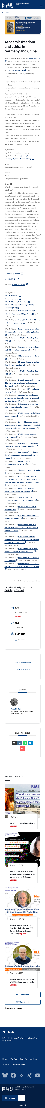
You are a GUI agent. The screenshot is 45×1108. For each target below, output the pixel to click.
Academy (33, 1059)
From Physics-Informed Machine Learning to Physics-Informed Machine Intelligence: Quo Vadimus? (22, 539)
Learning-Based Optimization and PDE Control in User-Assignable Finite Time (22, 565)
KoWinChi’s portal (18, 284)
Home (4, 1059)
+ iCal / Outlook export (23, 669)
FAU (23, 70)
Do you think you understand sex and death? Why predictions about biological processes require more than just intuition (22, 425)
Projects (23, 1059)
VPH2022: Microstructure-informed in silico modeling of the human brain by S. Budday (22, 874)
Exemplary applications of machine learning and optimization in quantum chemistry (22, 383)
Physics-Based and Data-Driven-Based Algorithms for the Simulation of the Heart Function (21, 527)
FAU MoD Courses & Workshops (16, 302)
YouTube (8, 590)
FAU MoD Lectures (11, 296)
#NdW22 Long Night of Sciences (22, 823)
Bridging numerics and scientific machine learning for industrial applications (22, 330)
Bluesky (17, 587)
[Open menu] (41, 5)
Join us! (5, 1064)
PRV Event (25, 994)
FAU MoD (13, 1059)
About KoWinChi (10, 279)
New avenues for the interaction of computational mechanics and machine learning (22, 455)
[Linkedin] (19, 743)
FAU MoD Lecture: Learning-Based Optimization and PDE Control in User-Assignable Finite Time (21, 929)
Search (21, 1105)
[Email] (22, 748)
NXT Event (20, 1002)
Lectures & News (18, 1064)
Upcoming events (11, 299)
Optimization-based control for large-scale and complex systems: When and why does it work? (22, 398)
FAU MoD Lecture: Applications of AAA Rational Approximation (22, 980)
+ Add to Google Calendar (23, 662)
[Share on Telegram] (30, 743)
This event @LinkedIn (12, 274)
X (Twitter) (19, 590)
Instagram (27, 587)
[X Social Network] (14, 743)
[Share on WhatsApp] (25, 743)
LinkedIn (9, 587)
